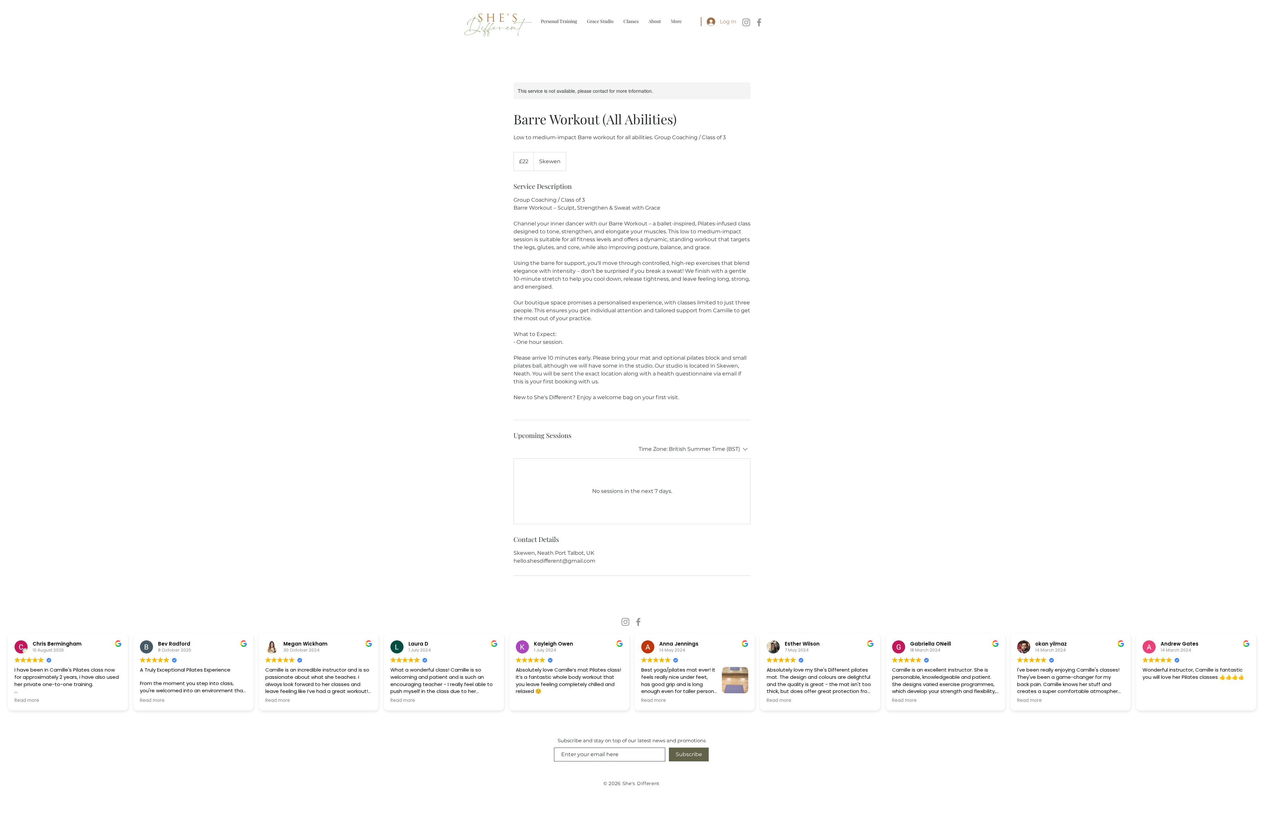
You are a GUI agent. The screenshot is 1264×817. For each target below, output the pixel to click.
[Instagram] (746, 22)
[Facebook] (759, 22)
